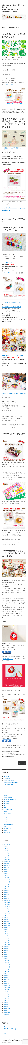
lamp (5, 811)
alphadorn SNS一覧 (10, 1029)
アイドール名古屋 (7, 262)
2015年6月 (7, 931)
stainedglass (7, 828)
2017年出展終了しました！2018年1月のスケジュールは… (13, 553)
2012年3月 (6, 1004)
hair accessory (8, 809)
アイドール (6, 425)
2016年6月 (7, 913)
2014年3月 (6, 956)
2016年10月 (7, 904)
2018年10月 (7, 869)
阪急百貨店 (11, 756)
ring (5, 826)
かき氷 (15, 109)
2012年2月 (7, 1006)
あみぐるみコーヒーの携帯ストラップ (12, 302)
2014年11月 (7, 944)
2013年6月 (7, 973)
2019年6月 (7, 865)
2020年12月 (7, 859)
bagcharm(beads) (9, 780)
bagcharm (7, 778)
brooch (6, 789)
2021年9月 (7, 846)
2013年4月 (6, 977)
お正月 (12, 753)
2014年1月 (6, 960)
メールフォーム (9, 84)
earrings (6, 801)
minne (20, 424)
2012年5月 (7, 1000)
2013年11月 (7, 965)
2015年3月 (6, 938)
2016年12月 (7, 900)
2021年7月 (6, 848)
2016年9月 (7, 907)
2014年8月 (7, 950)
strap (5, 830)
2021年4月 (7, 855)
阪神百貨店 (17, 112)
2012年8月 (7, 994)
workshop (20, 108)
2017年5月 (6, 890)
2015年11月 (7, 925)
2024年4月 (7, 844)
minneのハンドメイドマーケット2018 (12, 355)
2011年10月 (7, 1012)
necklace (6, 820)
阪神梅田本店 (12, 112)
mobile (6, 818)
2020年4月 (7, 861)
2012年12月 (7, 985)
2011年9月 (6, 1014)
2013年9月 (7, 969)
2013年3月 (6, 979)
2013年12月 (7, 963)
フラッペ (20, 111)
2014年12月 (7, 942)
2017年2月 (6, 896)
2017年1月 (6, 898)
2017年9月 (7, 884)
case (5, 793)
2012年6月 (7, 998)
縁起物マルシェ (22, 754)
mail (5, 1033)
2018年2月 (7, 875)
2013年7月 (6, 971)
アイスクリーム (13, 111)
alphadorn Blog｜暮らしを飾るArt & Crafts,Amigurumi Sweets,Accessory (13, 8)
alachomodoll (6, 273)
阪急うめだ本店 (7, 427)
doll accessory (8, 797)
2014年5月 (7, 952)
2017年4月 (6, 892)
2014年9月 (7, 948)
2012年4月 (7, 1002)
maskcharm (7, 813)
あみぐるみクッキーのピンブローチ (11, 306)
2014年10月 (7, 946)
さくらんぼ (20, 218)
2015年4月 (7, 936)
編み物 (7, 112)
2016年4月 (7, 917)
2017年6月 (7, 888)
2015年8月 (7, 929)
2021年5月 (7, 853)
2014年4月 (7, 954)
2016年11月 (7, 902)
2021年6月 (7, 851)
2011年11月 (7, 1010)
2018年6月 (7, 871)
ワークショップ (18, 219)
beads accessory (8, 784)
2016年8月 (7, 909)
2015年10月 (7, 927)
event (16, 108)
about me (6, 1027)
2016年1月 (6, 921)
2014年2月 (7, 958)
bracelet (6, 787)
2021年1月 (6, 857)
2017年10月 (7, 882)
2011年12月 (7, 1008)
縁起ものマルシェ (8, 658)
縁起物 (16, 754)
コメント (23, 112)
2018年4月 (7, 873)
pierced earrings (8, 824)
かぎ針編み (19, 109)
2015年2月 (7, 940)
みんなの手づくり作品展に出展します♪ (14, 35)
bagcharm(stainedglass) (11, 782)
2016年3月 (7, 919)
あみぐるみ (10, 109)
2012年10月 (7, 989)
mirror (6, 816)
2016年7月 (7, 911)
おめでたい (8, 753)
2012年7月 (6, 996)
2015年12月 (7, 923)
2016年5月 (7, 915)
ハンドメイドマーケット (14, 425)
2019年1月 (6, 867)
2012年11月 (7, 987)
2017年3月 (6, 894)
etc (4, 805)
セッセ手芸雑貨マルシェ (9, 219)
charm (5, 795)
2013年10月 (7, 967)
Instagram (7, 1031)
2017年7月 (6, 886)
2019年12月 (7, 863)
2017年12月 (7, 880)
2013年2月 (6, 981)
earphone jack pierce (10, 799)
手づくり (13, 754)
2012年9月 (7, 992)
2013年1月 (6, 983)
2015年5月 (7, 934)
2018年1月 (6, 878)
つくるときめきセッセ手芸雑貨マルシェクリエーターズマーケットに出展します (14, 123)
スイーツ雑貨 (17, 753)
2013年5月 (6, 975)
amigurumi (11, 108)
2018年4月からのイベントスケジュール (14, 228)
